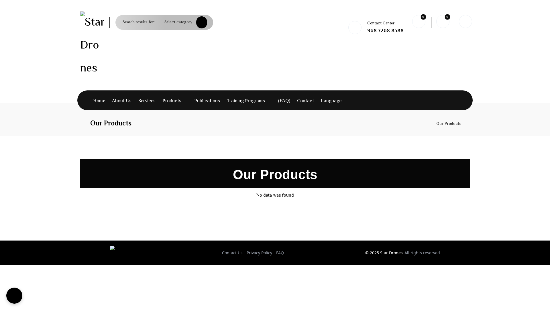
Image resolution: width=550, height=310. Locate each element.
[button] (203, 22)
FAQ (280, 252)
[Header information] (465, 21)
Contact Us (232, 252)
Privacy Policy (259, 252)
